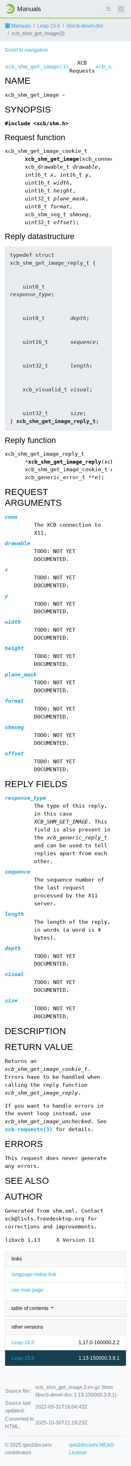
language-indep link (33, 1274)
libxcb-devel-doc (85, 26)
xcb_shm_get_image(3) (37, 67)
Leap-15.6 (48, 26)
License (78, 1452)
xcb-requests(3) (28, 1129)
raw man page (27, 1290)
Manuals (20, 26)
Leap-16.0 (22, 1342)
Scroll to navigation (26, 50)
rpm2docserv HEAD (91, 1445)
